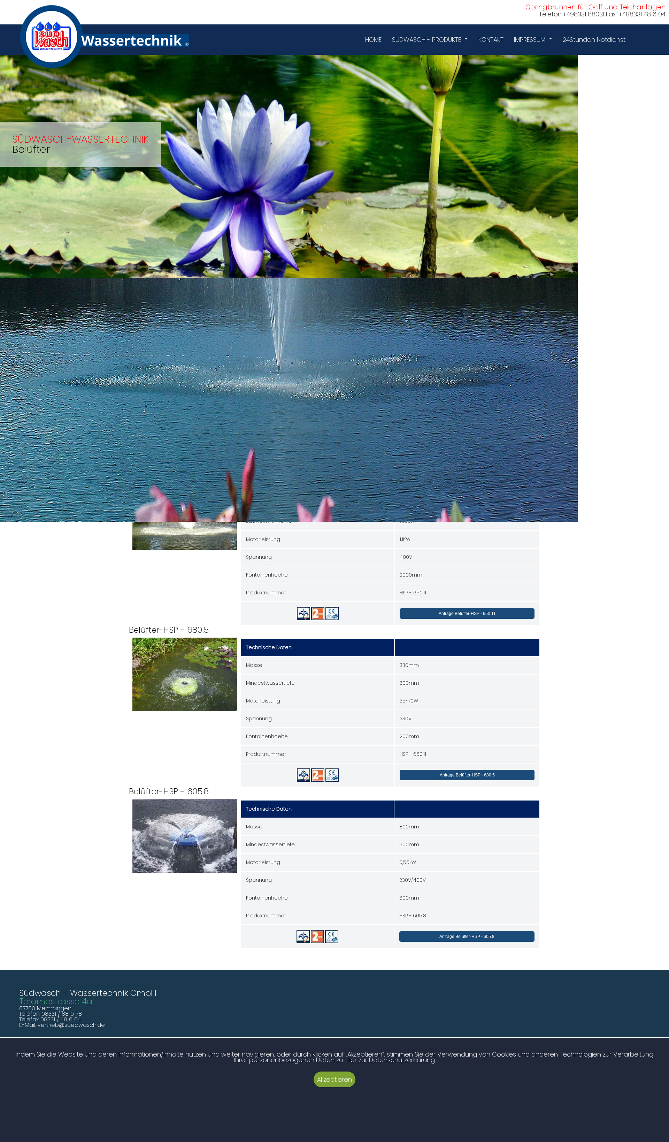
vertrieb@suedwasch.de (71, 1025)
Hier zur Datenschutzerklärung (390, 1059)
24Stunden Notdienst (594, 39)
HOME (373, 39)
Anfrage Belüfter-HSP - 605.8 (466, 936)
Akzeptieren (334, 1079)
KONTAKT (490, 39)
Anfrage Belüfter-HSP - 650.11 (467, 613)
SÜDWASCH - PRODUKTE (426, 39)
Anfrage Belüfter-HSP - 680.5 (467, 775)
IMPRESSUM (529, 39)
